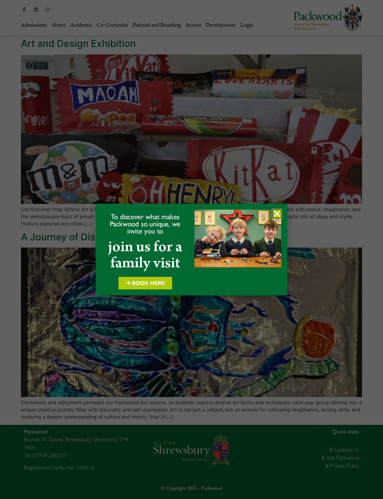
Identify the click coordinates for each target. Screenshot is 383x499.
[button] (277, 214)
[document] (191, 249)
